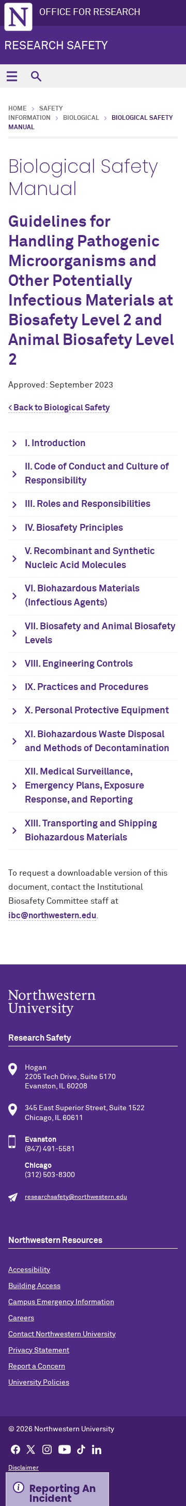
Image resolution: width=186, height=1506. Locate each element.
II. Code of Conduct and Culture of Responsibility (97, 474)
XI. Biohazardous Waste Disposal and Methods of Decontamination (97, 741)
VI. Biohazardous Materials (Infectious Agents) (82, 595)
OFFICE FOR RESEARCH (90, 12)
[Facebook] (15, 1449)
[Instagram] (47, 1449)
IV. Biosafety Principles (74, 528)
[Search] (36, 76)
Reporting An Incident (62, 1492)
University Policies (38, 1382)
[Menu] (11, 76)
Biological (81, 118)
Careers (21, 1318)
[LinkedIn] (96, 1449)
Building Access (34, 1286)
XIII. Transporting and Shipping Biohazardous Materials (91, 830)
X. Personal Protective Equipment (97, 710)
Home (17, 109)
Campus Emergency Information (61, 1302)
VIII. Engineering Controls (79, 664)
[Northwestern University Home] (18, 17)
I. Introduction (55, 443)
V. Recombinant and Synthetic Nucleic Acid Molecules (90, 558)
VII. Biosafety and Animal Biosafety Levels (100, 633)
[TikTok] (81, 1449)
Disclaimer (23, 1468)
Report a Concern (36, 1366)
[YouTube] (64, 1449)
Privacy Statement (38, 1350)
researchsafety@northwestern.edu (76, 1197)
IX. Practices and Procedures (86, 687)
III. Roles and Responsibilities (87, 504)
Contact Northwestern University (62, 1334)
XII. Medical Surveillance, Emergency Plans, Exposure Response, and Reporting (84, 786)
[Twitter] (31, 1449)
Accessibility (29, 1270)
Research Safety (55, 46)
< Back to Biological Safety (59, 408)
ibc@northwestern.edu (52, 915)
